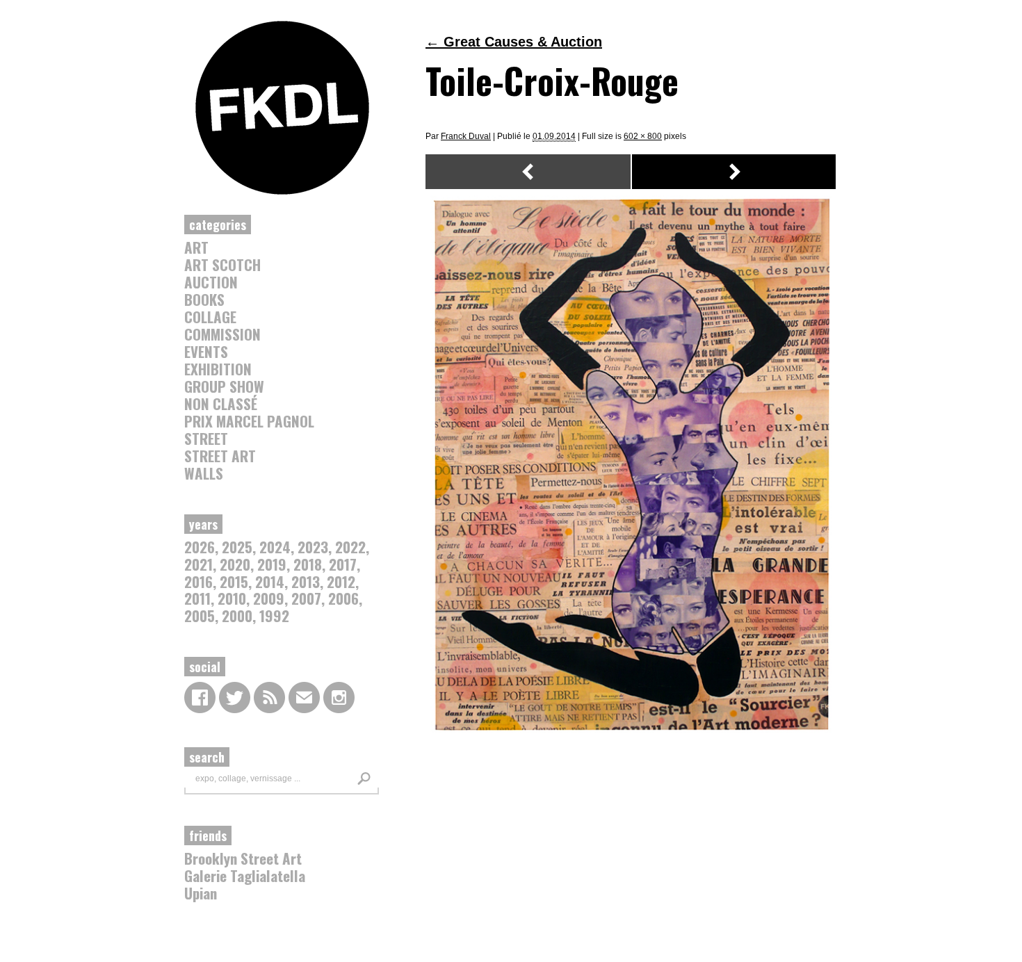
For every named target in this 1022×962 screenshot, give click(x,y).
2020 (235, 564)
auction (211, 282)
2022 (350, 546)
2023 (313, 546)
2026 (199, 546)
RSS (269, 697)
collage (210, 316)
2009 (268, 598)
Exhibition (218, 369)
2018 (307, 564)
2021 (198, 564)
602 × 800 (643, 136)
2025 (237, 546)
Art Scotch (222, 264)
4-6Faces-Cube (735, 171)
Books (204, 299)
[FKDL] (282, 192)
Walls (203, 473)
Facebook (200, 697)
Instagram (339, 697)
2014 (269, 581)
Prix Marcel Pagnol (249, 421)
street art (220, 455)
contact (304, 697)
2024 (275, 546)
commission (222, 334)
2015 (234, 581)
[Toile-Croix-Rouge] (631, 735)
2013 (305, 581)
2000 (237, 615)
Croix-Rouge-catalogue (527, 171)
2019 (271, 564)
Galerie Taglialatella (244, 875)
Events (206, 351)
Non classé (220, 403)
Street (206, 438)
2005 (199, 615)
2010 (232, 598)
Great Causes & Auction (513, 41)
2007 (306, 598)
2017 (343, 564)
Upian (200, 893)
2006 (343, 598)
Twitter (234, 697)
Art (196, 247)
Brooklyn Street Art (243, 858)
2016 (198, 581)
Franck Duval (466, 136)
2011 (197, 598)
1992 (274, 615)
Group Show (224, 386)
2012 (341, 581)
